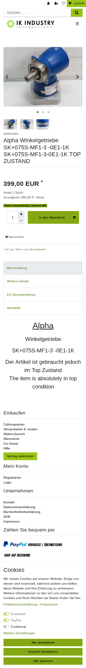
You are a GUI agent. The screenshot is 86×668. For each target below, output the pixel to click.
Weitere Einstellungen (19, 633)
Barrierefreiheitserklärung (21, 512)
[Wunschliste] (63, 3)
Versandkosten (37, 249)
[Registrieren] (57, 3)
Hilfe (6, 448)
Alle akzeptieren (43, 642)
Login (7, 482)
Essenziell (18, 614)
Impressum (11, 521)
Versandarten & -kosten (20, 429)
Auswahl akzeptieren (43, 651)
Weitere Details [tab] (18, 281)
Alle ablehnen (43, 661)
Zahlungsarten (14, 424)
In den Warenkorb (52, 217)
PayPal (16, 620)
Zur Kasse (10, 443)
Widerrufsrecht (14, 434)
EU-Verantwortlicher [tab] (21, 294)
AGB (6, 516)
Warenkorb (11, 439)
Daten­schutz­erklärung (22, 604)
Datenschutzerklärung (19, 507)
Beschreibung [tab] (17, 268)
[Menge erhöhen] (21, 214)
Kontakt (8, 502)
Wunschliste (16, 237)
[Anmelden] (49, 3)
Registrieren (12, 477)
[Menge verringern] (21, 220)
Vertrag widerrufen (20, 456)
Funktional (18, 626)
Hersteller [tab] (14, 308)
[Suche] (77, 13)
